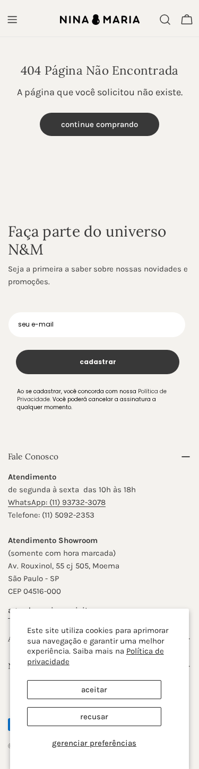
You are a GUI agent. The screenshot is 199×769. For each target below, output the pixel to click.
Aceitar (94, 689)
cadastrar (98, 361)
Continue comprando (99, 124)
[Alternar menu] (12, 19)
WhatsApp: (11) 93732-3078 (57, 502)
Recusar (94, 716)
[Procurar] (165, 19)
